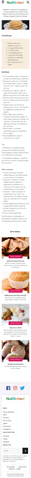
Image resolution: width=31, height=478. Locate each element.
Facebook (6, 436)
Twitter (5, 439)
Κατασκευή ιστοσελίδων (13, 476)
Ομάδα (5, 423)
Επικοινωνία (7, 426)
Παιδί (5, 415)
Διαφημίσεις (7, 429)
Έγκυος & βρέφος (8, 412)
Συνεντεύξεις (7, 420)
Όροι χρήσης (11, 467)
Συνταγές (6, 418)
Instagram (6, 442)
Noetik (22, 476)
